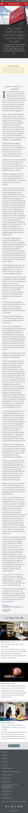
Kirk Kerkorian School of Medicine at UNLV (12, 607)
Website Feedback (6, 781)
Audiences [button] (24, 0)
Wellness (4, 758)
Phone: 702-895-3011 (7, 791)
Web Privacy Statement (7, 774)
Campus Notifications (7, 768)
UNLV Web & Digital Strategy (20, 801)
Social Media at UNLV (13, 810)
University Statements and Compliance (11, 771)
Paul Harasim (14, 89)
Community (5, 761)
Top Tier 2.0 (5, 765)
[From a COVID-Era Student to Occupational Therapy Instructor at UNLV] (14, 722)
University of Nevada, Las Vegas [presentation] (2, 1)
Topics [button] (17, 0)
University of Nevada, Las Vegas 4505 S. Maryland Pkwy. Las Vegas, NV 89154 (10, 786)
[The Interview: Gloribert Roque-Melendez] (14, 641)
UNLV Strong (5, 755)
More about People (14, 745)
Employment (5, 752)
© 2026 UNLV (5, 801)
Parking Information (7, 798)
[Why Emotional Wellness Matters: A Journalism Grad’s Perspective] (14, 682)
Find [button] (26, 4)
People (8, 86)
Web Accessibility (6, 778)
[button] (2, 4)
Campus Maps (5, 794)
